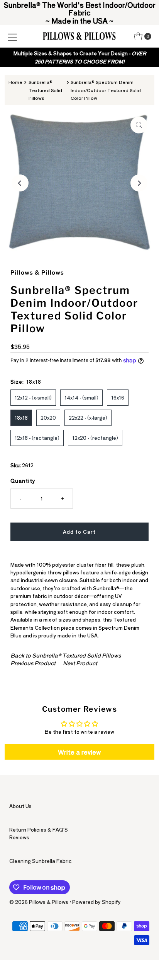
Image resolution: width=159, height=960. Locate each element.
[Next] (138, 182)
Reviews (19, 837)
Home (15, 82)
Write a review (79, 752)
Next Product (80, 663)
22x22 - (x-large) (88, 417)
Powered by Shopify (96, 901)
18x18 (21, 417)
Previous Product (33, 663)
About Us (20, 806)
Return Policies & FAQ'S (38, 829)
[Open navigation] (12, 36)
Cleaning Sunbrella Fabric (40, 860)
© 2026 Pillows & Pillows (38, 901)
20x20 (48, 417)
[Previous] (20, 182)
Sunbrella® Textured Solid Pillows (45, 90)
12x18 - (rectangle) (37, 437)
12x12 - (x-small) (33, 397)
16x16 (117, 397)
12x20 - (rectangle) (95, 437)
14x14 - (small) (81, 397)
